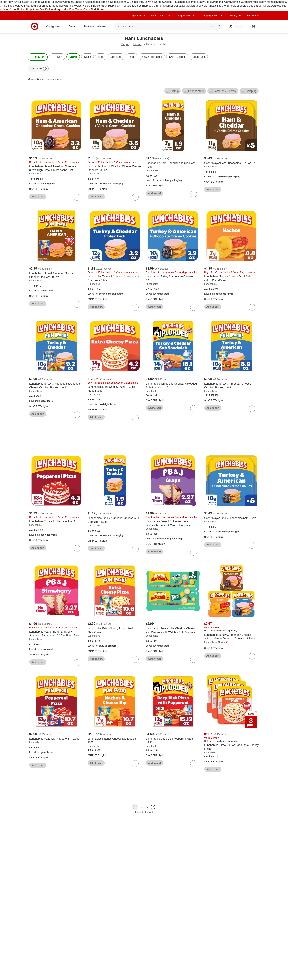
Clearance (195, 5)
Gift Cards (136, 5)
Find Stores (97, 9)
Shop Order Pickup (14, 9)
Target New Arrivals (11, 1)
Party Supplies (109, 5)
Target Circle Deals (266, 5)
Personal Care (221, 1)
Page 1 (139, 812)
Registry (60, 9)
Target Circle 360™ (187, 15)
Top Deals (249, 5)
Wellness (270, 1)
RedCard (70, 9)
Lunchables (35, 173)
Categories (53, 26)
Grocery (167, 1)
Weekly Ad (235, 15)
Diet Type (116, 56)
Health (261, 1)
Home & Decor (108, 1)
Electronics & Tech (46, 5)
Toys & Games (26, 5)
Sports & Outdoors (241, 1)
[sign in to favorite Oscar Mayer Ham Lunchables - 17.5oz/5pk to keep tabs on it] (252, 190)
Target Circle (83, 9)
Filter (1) (40, 57)
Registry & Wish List (213, 15)
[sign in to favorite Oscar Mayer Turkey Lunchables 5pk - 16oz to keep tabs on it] (252, 545)
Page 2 (149, 812)
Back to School (32, 1)
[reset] (213, 26)
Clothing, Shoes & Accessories (81, 1)
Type (101, 56)
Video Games (65, 5)
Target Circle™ (137, 15)
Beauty (209, 1)
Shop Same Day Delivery (40, 9)
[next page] (153, 807)
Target (125, 44)
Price (131, 56)
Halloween (56, 1)
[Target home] (35, 26)
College (45, 1)
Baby (201, 1)
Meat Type (199, 56)
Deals (185, 5)
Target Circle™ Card (161, 15)
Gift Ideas (124, 5)
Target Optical (174, 5)
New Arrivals (209, 5)
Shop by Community (154, 5)
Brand (73, 56)
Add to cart (38, 196)
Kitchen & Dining (127, 1)
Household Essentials (185, 1)
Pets (254, 1)
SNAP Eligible (177, 56)
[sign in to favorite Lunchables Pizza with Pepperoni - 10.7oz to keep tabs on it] (77, 766)
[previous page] (135, 807)
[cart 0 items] (253, 26)
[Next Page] (257, 57)
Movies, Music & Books (87, 5)
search (219, 26)
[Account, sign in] (236, 26)
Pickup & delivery (95, 26)
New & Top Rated (152, 56)
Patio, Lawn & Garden (150, 1)
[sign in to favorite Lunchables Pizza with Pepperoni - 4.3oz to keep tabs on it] (77, 548)
